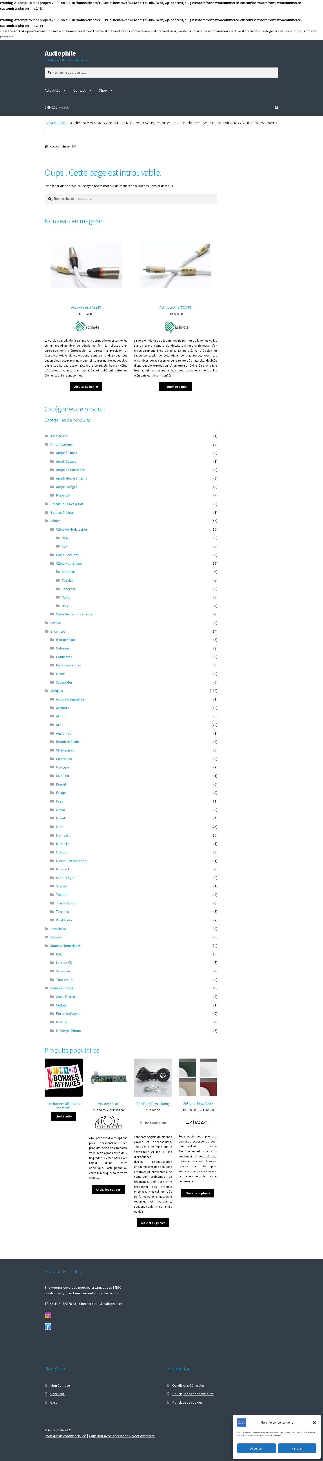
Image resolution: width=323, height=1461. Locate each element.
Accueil (54, 146)
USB (65, 606)
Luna (59, 826)
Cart (53, 1402)
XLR (64, 546)
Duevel (61, 784)
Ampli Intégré (66, 487)
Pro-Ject (62, 869)
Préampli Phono (68, 1030)
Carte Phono (65, 996)
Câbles (55, 521)
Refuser (297, 1448)
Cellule (61, 1005)
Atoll (60, 724)
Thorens (62, 911)
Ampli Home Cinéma (71, 478)
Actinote (62, 708)
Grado (60, 810)
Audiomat (63, 733)
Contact (79, 90)
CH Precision (65, 750)
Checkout (57, 1394)
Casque (55, 622)
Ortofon (62, 852)
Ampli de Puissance (70, 470)
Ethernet (69, 589)
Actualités (52, 90)
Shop (103, 90)
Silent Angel (65, 877)
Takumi (61, 894)
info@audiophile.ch (108, 1303)
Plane (60, 673)
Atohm (61, 716)
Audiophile (60, 53)
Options (56, 937)
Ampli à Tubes (66, 453)
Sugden (61, 886)
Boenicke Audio (67, 741)
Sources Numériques (65, 945)
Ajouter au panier (86, 387)
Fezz (59, 801)
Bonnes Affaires (62, 512)
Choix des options (108, 1190)
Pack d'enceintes (68, 665)
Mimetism (63, 843)
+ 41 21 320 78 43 (63, 1303)
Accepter (256, 1448)
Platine (61, 1022)
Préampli (63, 495)
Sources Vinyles (61, 988)
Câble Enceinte (67, 555)
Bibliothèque (66, 639)
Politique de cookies (187, 1402)
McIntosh (63, 835)
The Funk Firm (67, 903)
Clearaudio (64, 759)
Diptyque (62, 767)
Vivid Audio (64, 920)
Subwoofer (64, 682)
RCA (65, 538)
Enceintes (57, 631)
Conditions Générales (188, 1385)
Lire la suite (64, 1116)
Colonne (62, 648)
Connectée (64, 657)
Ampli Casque (66, 461)
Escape (61, 792)
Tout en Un (64, 979)
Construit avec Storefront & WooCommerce (122, 1436)
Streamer (63, 971)
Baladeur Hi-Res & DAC (67, 504)
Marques (56, 690)
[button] (314, 1422)
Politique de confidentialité (193, 1394)
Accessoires (59, 436)
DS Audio (62, 775)
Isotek (61, 818)
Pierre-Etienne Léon (71, 861)
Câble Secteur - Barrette (74, 614)
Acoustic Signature (70, 699)
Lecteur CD (64, 962)
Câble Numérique (69, 563)
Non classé (58, 928)
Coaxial (67, 580)
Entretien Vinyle (68, 1013)
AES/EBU (68, 571)
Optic (66, 597)
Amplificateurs (61, 444)
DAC (59, 954)
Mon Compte (60, 1385)
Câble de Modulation (71, 529)
